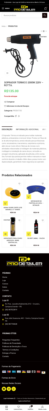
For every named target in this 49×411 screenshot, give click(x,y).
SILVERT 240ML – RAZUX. (36, 238)
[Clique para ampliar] (7, 73)
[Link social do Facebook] (16, 116)
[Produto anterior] (41, 31)
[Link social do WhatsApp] (18, 116)
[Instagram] (9, 389)
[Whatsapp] (14, 389)
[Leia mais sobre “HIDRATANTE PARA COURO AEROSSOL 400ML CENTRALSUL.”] (5, 234)
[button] (5, 203)
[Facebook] (4, 389)
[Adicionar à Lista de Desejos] (19, 183)
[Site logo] (24, 8)
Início (4, 26)
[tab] (7, 129)
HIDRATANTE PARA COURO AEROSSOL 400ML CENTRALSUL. (13, 240)
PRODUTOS (12, 26)
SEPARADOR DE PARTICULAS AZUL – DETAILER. (36, 203)
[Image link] (24, 372)
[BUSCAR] (44, 15)
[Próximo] (46, 31)
